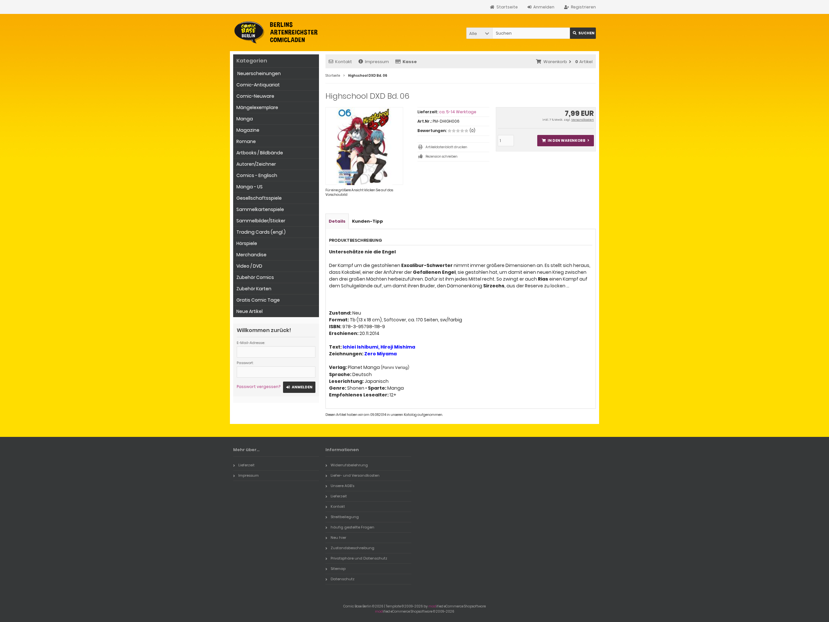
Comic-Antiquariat (258, 85)
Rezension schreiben (442, 156)
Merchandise (251, 254)
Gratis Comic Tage (258, 300)
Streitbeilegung (345, 516)
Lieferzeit (246, 465)
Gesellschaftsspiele (259, 198)
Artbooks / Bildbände (259, 153)
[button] (479, 33)
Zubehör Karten (253, 288)
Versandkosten (582, 120)
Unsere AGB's (342, 485)
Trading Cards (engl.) (261, 232)
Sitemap (338, 568)
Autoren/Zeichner (256, 164)
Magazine (247, 130)
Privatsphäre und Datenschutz (359, 558)
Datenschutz (343, 579)
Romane (246, 141)
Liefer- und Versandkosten (355, 475)
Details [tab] (337, 221)
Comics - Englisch (256, 175)
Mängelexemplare (257, 107)
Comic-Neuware (255, 96)
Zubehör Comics (255, 277)
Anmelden (299, 387)
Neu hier (338, 537)
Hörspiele (246, 243)
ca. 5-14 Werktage (457, 112)
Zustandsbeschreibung (352, 547)
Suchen (583, 33)
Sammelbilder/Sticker (260, 220)
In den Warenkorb (565, 140)
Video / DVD (249, 266)
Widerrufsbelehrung (349, 465)
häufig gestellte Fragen (352, 527)
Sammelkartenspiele (260, 209)
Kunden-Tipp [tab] (367, 221)
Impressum (377, 62)
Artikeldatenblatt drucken (446, 147)
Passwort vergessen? (258, 386)
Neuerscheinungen (258, 73)
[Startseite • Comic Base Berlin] (276, 32)
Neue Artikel (249, 311)
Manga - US (249, 186)
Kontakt (343, 62)
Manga (244, 119)
